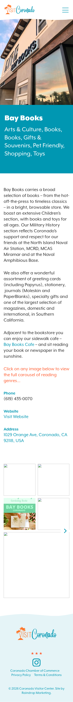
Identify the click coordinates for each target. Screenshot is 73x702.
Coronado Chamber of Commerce (34, 671)
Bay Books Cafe (19, 344)
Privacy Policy (21, 675)
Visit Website (16, 416)
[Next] (64, 530)
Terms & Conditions (48, 675)
